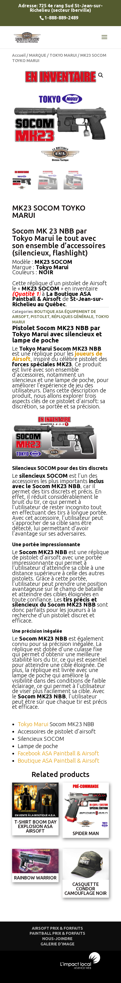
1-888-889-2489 (61, 17)
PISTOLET (40, 316)
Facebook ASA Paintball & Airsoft (58, 753)
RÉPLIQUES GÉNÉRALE (72, 316)
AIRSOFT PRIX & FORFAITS (57, 928)
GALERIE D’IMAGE (58, 944)
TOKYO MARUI (63, 55)
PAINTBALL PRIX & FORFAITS (57, 933)
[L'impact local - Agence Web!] (80, 968)
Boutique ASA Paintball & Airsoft (58, 760)
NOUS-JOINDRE (57, 938)
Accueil (19, 55)
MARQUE (37, 55)
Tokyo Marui (33, 724)
